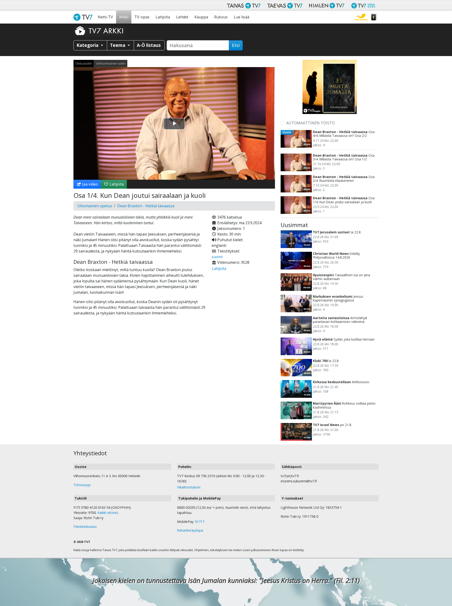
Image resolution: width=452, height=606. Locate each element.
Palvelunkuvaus (85, 526)
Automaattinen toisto (310, 123)
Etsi (236, 45)
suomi (217, 256)
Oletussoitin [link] (83, 63)
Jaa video (89, 184)
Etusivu (84, 17)
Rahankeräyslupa (190, 530)
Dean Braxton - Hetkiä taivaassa (145, 205)
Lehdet (182, 17)
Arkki (123, 17)
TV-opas (141, 17)
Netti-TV (105, 17)
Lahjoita (163, 17)
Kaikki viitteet (107, 512)
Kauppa (201, 17)
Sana (374, 17)
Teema (118, 45)
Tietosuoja (81, 485)
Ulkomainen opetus (94, 205)
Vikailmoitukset (189, 487)
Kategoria (88, 45)
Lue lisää (241, 17)
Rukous (221, 17)
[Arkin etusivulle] (99, 30)
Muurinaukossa (361, 17)
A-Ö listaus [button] (149, 45)
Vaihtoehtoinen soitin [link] (110, 63)
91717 (199, 521)
